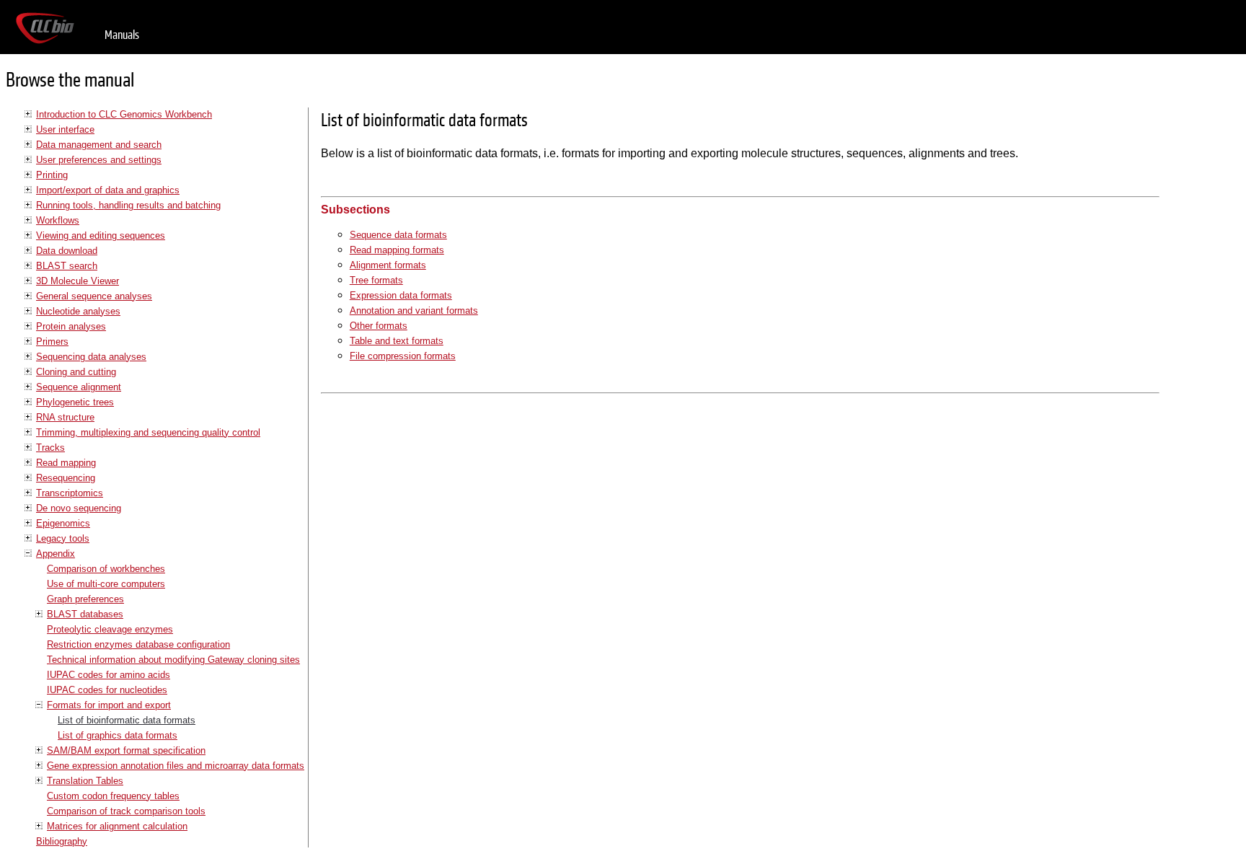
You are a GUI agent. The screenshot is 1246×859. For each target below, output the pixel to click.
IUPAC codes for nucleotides (107, 689)
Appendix (55, 553)
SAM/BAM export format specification (126, 750)
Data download (66, 250)
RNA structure (65, 417)
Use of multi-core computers (106, 583)
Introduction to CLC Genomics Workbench (124, 114)
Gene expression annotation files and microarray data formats (175, 765)
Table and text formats (396, 340)
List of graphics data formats (117, 735)
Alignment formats (388, 265)
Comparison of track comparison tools (126, 811)
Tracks (50, 447)
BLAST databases (85, 614)
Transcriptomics (69, 493)
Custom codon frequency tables (113, 795)
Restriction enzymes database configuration (138, 644)
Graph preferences (85, 599)
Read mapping (66, 462)
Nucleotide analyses (78, 311)
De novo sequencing (78, 508)
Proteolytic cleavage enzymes (110, 629)
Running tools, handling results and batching (128, 205)
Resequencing (65, 477)
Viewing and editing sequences (100, 235)
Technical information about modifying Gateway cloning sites (173, 659)
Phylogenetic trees (75, 402)
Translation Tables (85, 780)
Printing (52, 174)
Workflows (57, 220)
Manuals (122, 35)
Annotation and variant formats (414, 310)
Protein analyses (71, 326)
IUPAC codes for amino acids (108, 674)
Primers (52, 341)
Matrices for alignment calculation (117, 826)
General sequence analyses (94, 296)
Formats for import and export (109, 705)
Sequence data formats (398, 234)
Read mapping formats (397, 250)
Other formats (378, 325)
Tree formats (376, 280)
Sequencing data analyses (91, 356)
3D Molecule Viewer (77, 281)
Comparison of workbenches (106, 568)
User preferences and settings (99, 159)
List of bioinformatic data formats (126, 720)
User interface (65, 129)
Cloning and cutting (76, 371)
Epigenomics (63, 523)
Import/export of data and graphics (108, 190)
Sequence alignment (78, 387)
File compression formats (403, 356)
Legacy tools (62, 538)
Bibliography (61, 841)
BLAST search (66, 265)
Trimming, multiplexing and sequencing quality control (148, 432)
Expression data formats (401, 295)
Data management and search (99, 144)
